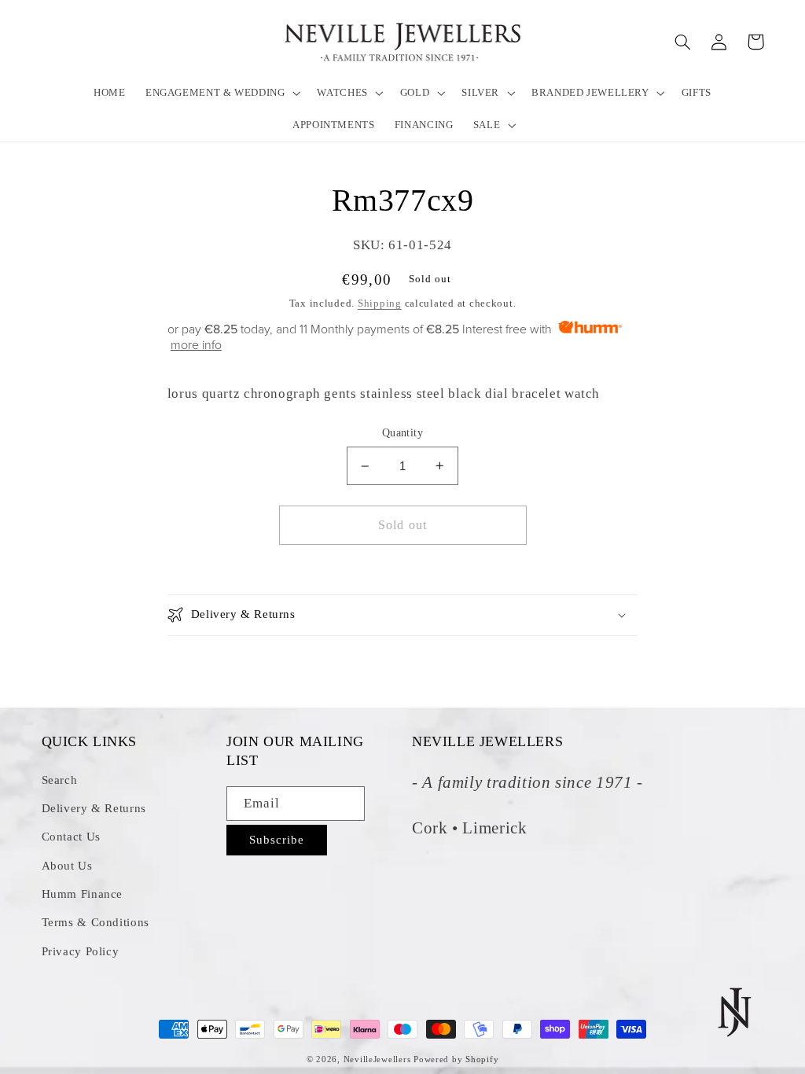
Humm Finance (82, 894)
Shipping (380, 303)
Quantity (402, 433)
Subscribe (276, 839)
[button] (221, 92)
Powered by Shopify (456, 1059)
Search (60, 780)
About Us (67, 865)
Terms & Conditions (95, 922)
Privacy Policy (80, 951)
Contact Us (71, 836)
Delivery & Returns (94, 808)
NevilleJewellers (377, 1059)
